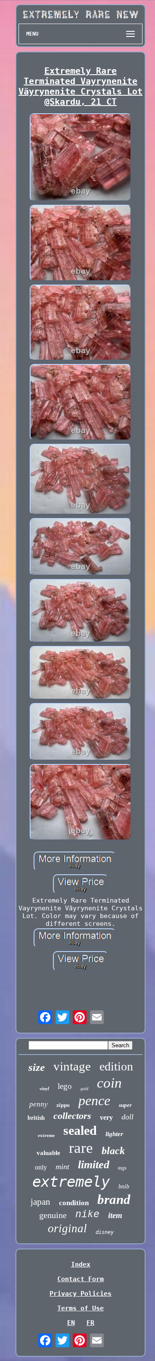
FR (90, 1323)
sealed (80, 1130)
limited (93, 1164)
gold (84, 1088)
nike (87, 1214)
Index (80, 1264)
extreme (46, 1135)
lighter (114, 1134)
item (115, 1215)
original (67, 1228)
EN (71, 1323)
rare (81, 1148)
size (36, 1067)
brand (113, 1199)
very (106, 1117)
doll (127, 1116)
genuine (53, 1215)
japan (40, 1202)
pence (94, 1100)
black (113, 1150)
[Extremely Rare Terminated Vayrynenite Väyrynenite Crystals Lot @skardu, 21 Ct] (80, 158)
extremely (71, 1181)
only (41, 1167)
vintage (72, 1066)
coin (109, 1083)
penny (38, 1104)
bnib (123, 1186)
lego (65, 1086)
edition (116, 1066)
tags (122, 1168)
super (125, 1105)
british (36, 1118)
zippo (63, 1104)
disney (105, 1232)
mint (62, 1166)
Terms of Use (80, 1308)
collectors (72, 1115)
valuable (48, 1152)
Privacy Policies (81, 1293)
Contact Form (80, 1279)
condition (74, 1203)
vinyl (44, 1088)
